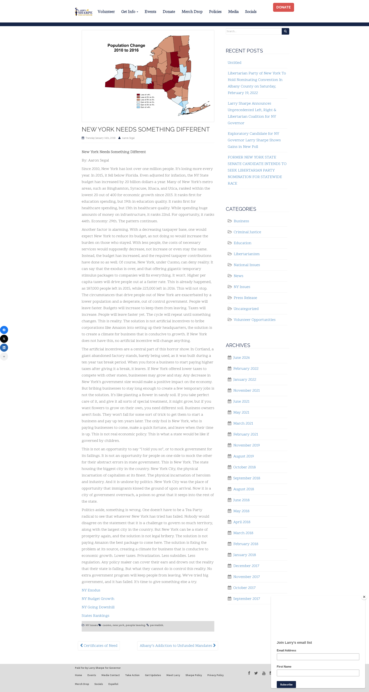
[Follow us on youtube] (263, 673)
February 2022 (245, 368)
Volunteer (106, 11)
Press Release (245, 298)
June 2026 (241, 358)
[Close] (364, 597)
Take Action (132, 675)
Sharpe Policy (193, 675)
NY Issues (92, 625)
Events (150, 11)
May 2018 (241, 511)
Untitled (234, 63)
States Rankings (95, 616)
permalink (156, 625)
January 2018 (244, 555)
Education (242, 243)
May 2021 (241, 412)
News (238, 276)
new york (118, 625)
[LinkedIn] (4, 348)
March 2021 (243, 423)
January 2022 (244, 379)
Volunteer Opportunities (255, 320)
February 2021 (245, 434)
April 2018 (241, 522)
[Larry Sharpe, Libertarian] (83, 11)
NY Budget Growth (98, 599)
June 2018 (241, 500)
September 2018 (246, 478)
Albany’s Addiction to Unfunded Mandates (176, 646)
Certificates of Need (100, 646)
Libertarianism (247, 254)
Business (241, 221)
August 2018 (243, 489)
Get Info (128, 11)
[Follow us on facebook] (249, 673)
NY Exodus (91, 590)
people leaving (135, 625)
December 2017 (246, 566)
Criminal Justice (247, 232)
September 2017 (246, 599)
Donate (169, 11)
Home (78, 675)
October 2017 (244, 588)
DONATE (283, 7)
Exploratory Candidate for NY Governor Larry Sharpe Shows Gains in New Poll (254, 140)
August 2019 (243, 456)
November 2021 (246, 390)
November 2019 (246, 445)
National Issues (247, 265)
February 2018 (245, 544)
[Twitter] (4, 339)
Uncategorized (246, 309)
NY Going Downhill (98, 607)
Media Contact (110, 675)
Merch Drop (192, 11)
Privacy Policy (215, 675)
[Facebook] (4, 330)
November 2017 (246, 577)
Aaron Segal (128, 138)
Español (113, 684)
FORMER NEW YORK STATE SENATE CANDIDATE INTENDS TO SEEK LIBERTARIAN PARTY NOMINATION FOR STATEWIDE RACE (257, 170)
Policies (215, 11)
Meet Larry (173, 675)
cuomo (106, 625)
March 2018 (243, 533)
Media (233, 11)
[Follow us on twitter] (256, 673)
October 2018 (244, 467)
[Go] (285, 31)
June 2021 (241, 401)
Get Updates (153, 675)
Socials (251, 11)
